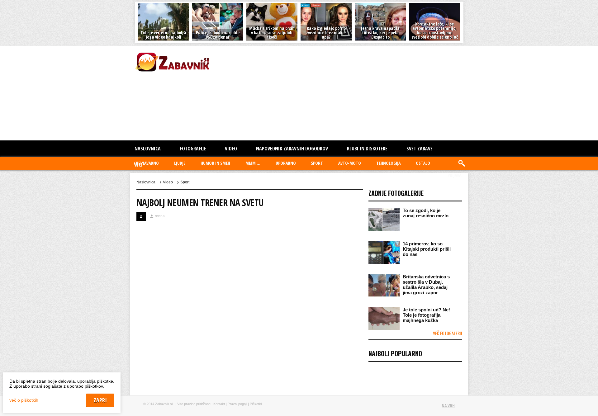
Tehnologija (388, 163)
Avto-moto (349, 163)
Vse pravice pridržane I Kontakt (201, 404)
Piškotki (256, 404)
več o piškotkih (23, 400)
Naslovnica (148, 148)
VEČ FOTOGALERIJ (447, 333)
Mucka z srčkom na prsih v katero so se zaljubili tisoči (272, 32)
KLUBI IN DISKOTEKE (367, 148)
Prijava (454, 175)
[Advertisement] (301, 92)
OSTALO (423, 163)
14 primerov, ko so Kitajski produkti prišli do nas (427, 249)
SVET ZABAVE (419, 148)
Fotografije (193, 148)
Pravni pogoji (237, 404)
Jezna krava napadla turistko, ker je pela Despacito (380, 32)
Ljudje (179, 163)
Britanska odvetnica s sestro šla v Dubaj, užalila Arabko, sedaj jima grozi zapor (426, 284)
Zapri (100, 400)
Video (231, 148)
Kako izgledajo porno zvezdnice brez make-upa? (326, 32)
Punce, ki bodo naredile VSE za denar (218, 35)
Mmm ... (252, 163)
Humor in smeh (215, 163)
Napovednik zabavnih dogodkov (292, 148)
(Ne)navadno (146, 163)
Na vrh (448, 406)
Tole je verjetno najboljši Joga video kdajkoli (163, 35)
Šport (317, 163)
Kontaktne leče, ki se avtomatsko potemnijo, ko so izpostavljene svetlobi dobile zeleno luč (434, 30)
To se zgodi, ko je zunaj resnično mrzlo (425, 213)
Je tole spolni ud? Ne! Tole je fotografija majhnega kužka (426, 315)
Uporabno (286, 163)
